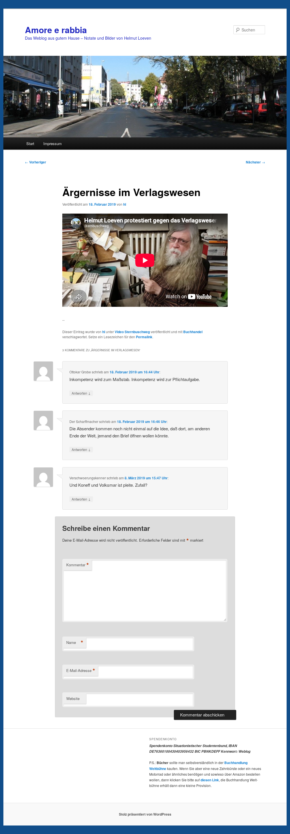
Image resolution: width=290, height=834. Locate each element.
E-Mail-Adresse (80, 670)
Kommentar (77, 564)
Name (74, 642)
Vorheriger (35, 162)
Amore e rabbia (56, 30)
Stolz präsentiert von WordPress (145, 814)
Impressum (52, 143)
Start (30, 143)
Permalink (144, 336)
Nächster (255, 162)
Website (73, 698)
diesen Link (210, 779)
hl (124, 204)
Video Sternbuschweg (132, 331)
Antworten (81, 392)
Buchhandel (192, 331)
